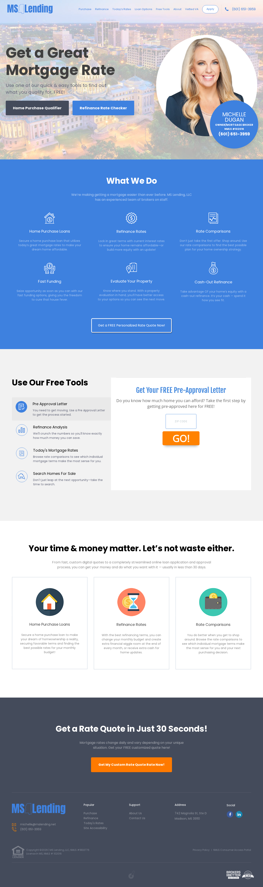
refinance (91, 818)
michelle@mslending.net (38, 824)
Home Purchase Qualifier (37, 108)
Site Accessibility (95, 828)
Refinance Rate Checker (103, 108)
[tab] (61, 409)
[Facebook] (230, 816)
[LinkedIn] (239, 816)
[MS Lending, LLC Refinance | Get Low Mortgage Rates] (38, 809)
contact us (137, 818)
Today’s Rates (121, 9)
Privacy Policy (201, 850)
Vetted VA (191, 9)
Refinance (102, 9)
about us (135, 813)
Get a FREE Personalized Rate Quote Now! (131, 325)
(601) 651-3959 (244, 9)
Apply (210, 9)
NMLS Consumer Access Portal (232, 850)
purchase (90, 813)
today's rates (94, 823)
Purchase (85, 9)
